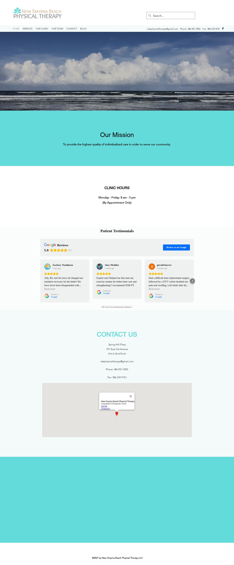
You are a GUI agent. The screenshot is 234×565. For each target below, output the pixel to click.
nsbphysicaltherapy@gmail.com (162, 28)
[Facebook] (222, 28)
